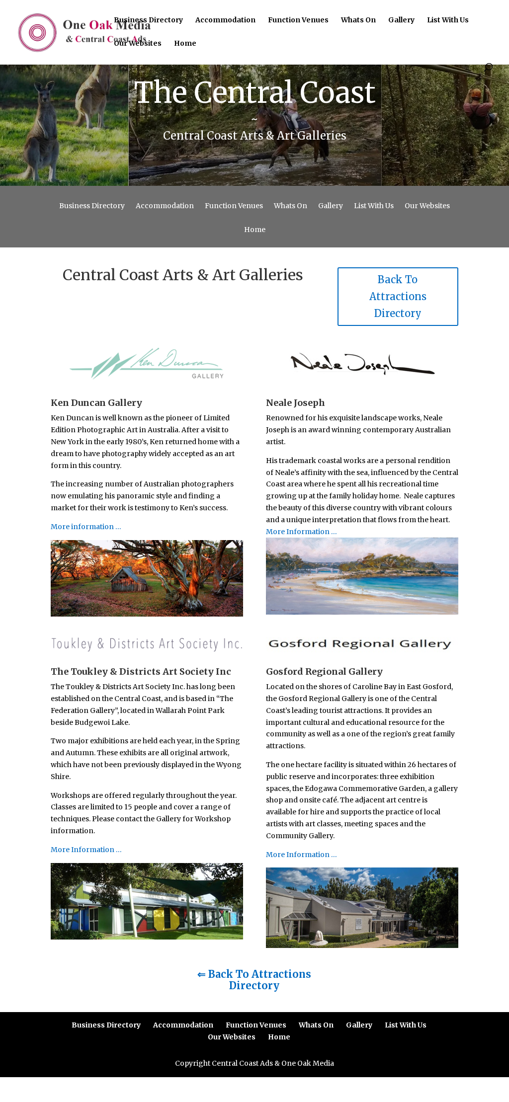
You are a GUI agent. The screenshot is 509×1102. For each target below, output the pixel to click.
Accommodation (225, 20)
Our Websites (138, 44)
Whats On (358, 20)
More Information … (301, 531)
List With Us (448, 20)
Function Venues (298, 20)
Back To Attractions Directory (397, 296)
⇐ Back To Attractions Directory (254, 980)
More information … (86, 526)
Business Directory (148, 20)
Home (185, 44)
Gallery (401, 20)
